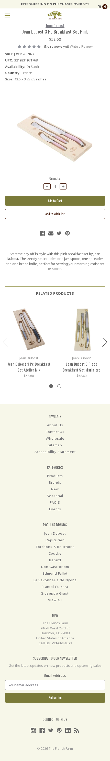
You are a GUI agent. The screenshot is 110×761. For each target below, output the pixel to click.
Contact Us (55, 431)
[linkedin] (68, 730)
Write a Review (81, 46)
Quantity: (55, 178)
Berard (55, 560)
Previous (5, 342)
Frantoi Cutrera (55, 586)
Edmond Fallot (55, 573)
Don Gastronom (55, 566)
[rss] (76, 730)
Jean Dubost (55, 533)
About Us (55, 425)
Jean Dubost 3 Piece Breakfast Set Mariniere (82, 367)
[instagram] (33, 730)
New (55, 489)
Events (55, 509)
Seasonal (55, 495)
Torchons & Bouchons (55, 546)
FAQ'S (55, 502)
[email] (50, 233)
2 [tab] (59, 386)
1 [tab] (51, 386)
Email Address (55, 675)
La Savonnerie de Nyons (55, 580)
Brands (55, 482)
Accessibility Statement (55, 451)
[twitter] (59, 233)
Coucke (55, 553)
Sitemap (55, 445)
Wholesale (55, 438)
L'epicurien (55, 540)
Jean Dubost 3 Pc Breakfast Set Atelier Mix (29, 367)
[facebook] (42, 233)
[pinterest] (67, 233)
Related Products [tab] (55, 293)
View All (55, 600)
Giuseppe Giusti (55, 593)
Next (105, 342)
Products (55, 475)
